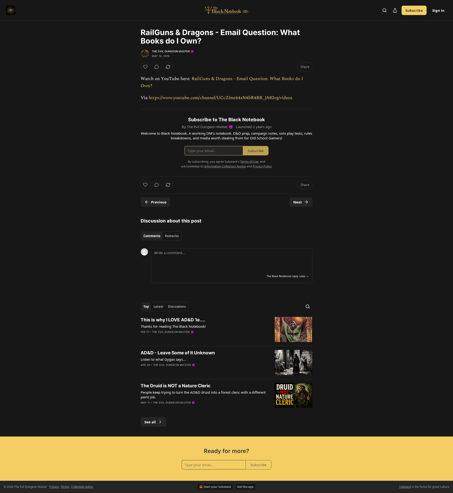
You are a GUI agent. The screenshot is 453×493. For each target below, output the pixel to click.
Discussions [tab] (177, 306)
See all (150, 422)
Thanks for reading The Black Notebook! (173, 326)
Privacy (54, 487)
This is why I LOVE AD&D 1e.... (173, 320)
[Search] (384, 10)
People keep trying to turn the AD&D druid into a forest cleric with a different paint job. (203, 394)
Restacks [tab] (172, 236)
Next (297, 202)
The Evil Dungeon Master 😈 (173, 51)
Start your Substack (217, 487)
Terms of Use (249, 161)
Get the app (245, 487)
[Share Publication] (395, 10)
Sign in (438, 10)
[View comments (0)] (156, 67)
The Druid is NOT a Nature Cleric (175, 385)
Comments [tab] (151, 236)
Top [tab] (146, 306)
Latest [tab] (158, 306)
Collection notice (82, 487)
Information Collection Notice (225, 166)
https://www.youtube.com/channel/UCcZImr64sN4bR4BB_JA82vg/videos (220, 97)
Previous (158, 202)
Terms (65, 487)
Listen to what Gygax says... (163, 359)
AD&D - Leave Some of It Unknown (178, 353)
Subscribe (414, 10)
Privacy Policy (262, 166)
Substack (405, 487)
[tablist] (161, 236)
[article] (226, 329)
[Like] (145, 67)
